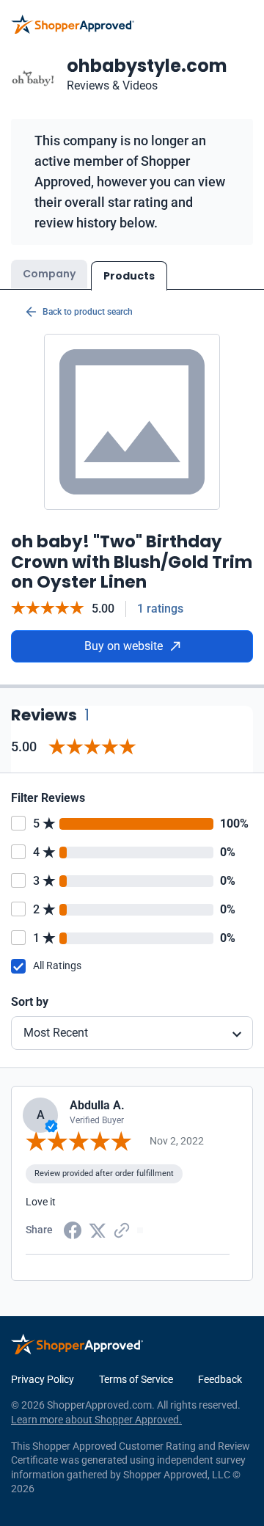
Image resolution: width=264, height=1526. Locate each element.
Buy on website (123, 646)
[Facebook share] (72, 1229)
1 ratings (160, 609)
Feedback (220, 1379)
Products (129, 276)
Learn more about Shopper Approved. (96, 1419)
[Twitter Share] (97, 1229)
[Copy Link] (122, 1229)
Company (49, 273)
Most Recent (55, 1033)
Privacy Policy (42, 1379)
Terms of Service (136, 1379)
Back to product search (88, 312)
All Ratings (57, 965)
